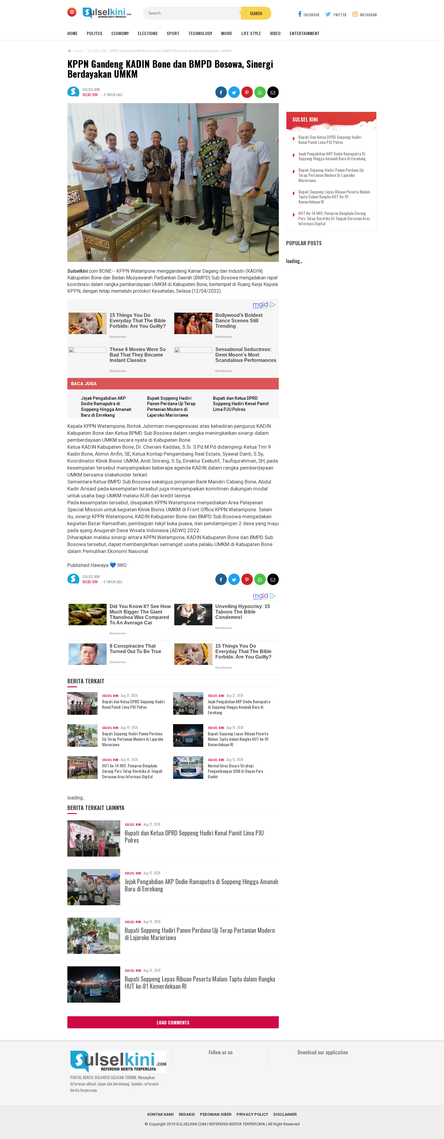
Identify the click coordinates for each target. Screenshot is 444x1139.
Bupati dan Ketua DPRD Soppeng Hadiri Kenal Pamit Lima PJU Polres (241, 404)
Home (72, 33)
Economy (120, 33)
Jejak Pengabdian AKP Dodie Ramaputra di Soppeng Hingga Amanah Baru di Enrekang (239, 707)
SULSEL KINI (90, 94)
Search (256, 13)
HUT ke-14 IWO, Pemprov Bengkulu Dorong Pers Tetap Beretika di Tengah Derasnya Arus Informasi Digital (132, 771)
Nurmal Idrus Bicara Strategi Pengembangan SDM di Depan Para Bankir (235, 771)
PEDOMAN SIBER (215, 1114)
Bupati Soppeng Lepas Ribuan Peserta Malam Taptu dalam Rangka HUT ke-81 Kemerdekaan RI (238, 739)
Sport (173, 33)
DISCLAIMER (285, 1114)
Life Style (251, 33)
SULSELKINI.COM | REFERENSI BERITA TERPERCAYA (220, 1124)
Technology (200, 33)
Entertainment (305, 33)
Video (275, 33)
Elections (148, 33)
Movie (226, 33)
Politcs (94, 33)
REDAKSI (187, 1114)
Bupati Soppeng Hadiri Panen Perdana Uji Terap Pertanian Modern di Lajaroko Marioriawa (132, 739)
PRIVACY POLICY (252, 1114)
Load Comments (173, 1022)
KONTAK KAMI (160, 1114)
